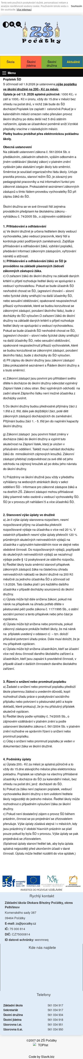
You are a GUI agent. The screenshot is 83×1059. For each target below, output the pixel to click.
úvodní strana (41, 32)
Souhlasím (76, 6)
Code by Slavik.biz (41, 1056)
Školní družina (52, 64)
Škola (10, 62)
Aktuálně (73, 62)
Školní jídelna (31, 64)
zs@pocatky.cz (26, 923)
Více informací (24, 9)
